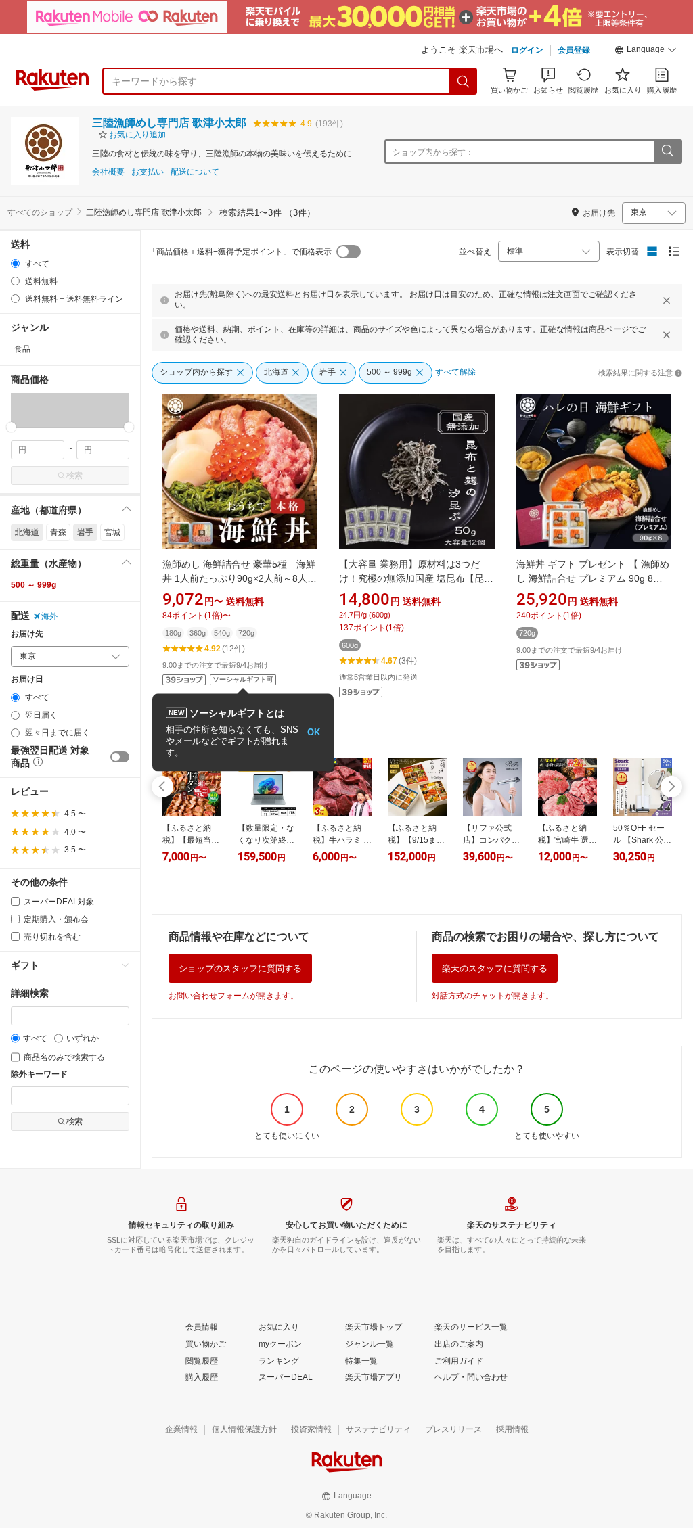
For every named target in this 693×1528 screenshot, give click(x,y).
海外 (49, 616)
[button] (645, 51)
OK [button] (313, 732)
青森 (58, 532)
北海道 (27, 532)
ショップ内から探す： (433, 152)
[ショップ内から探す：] (667, 151)
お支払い (147, 172)
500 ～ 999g (33, 585)
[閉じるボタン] (666, 300)
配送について (195, 172)
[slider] (11, 427)
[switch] (119, 756)
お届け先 (27, 634)
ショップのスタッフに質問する (240, 968)
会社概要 (108, 172)
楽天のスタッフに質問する (494, 968)
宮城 (112, 532)
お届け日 (27, 679)
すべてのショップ (39, 212)
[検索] (463, 81)
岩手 (85, 532)
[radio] (15, 263)
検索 (74, 475)
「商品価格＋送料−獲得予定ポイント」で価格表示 (240, 251)
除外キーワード (39, 1074)
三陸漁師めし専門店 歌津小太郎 (169, 123)
